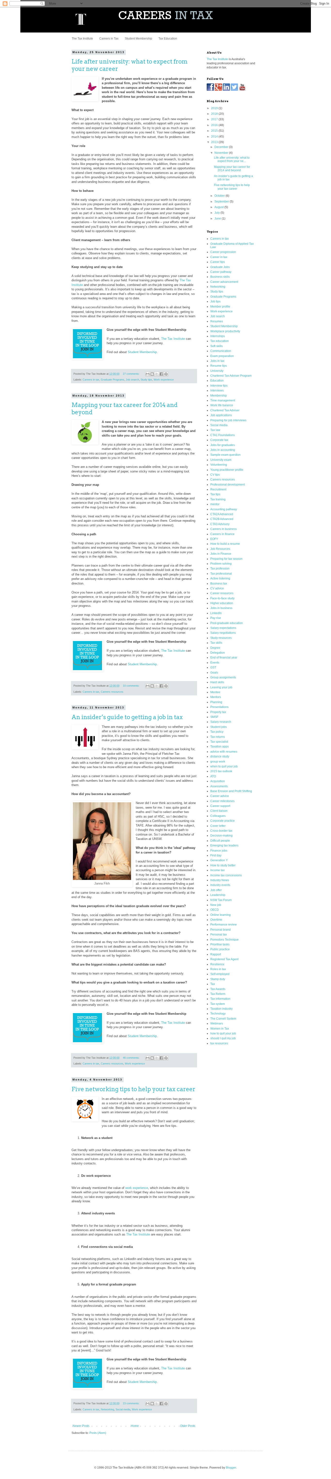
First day (215, 855)
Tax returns (217, 737)
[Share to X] (156, 374)
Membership (218, 395)
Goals (214, 672)
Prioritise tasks (219, 944)
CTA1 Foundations (222, 435)
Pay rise (215, 618)
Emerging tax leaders (224, 845)
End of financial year (223, 657)
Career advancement (224, 282)
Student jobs (218, 727)
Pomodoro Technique (224, 939)
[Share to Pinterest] (166, 374)
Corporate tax (219, 440)
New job (215, 905)
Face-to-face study (222, 598)
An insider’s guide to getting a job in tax (127, 717)
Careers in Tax (108, 38)
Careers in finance (222, 534)
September (222, 201)
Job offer (216, 890)
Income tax (217, 870)
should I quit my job (223, 1038)
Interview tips (219, 385)
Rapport (215, 954)
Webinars (216, 1023)
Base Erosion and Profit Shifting (231, 791)
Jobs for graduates (222, 445)
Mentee (215, 692)
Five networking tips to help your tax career (133, 1089)
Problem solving (221, 563)
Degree (215, 648)
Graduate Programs (112, 379)
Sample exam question (225, 454)
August (219, 207)
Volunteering (218, 464)
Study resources (221, 638)
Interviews (217, 390)
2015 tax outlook (221, 771)
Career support (220, 806)
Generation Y (219, 860)
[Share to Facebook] (161, 374)
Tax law (215, 430)
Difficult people (220, 840)
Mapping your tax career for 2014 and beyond (232, 168)
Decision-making (221, 835)
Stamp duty (217, 979)
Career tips (217, 262)
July (217, 212)
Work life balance (221, 405)
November (221, 152)
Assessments (219, 786)
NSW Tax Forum (221, 900)
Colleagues (218, 816)
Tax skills (216, 642)
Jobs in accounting (222, 450)
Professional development (227, 484)
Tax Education (167, 38)
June (218, 218)
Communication (220, 351)
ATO (213, 776)
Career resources (221, 593)
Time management (222, 400)
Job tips (215, 301)
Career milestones (222, 801)
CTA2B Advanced (221, 519)
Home (135, 1426)
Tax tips (215, 494)
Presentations (219, 707)
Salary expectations (223, 628)
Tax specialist (219, 741)
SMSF (214, 717)
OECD (214, 909)
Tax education (219, 341)
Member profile (220, 306)
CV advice (217, 588)
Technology (218, 1013)
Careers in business (223, 529)
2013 (215, 142)
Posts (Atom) (97, 1433)
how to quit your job (223, 1033)
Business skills (220, 276)
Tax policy (216, 731)
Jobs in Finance (220, 553)
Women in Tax (219, 1028)
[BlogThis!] (152, 374)
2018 (215, 113)
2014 (215, 136)
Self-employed (219, 974)
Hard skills (217, 682)
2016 (215, 125)
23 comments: (131, 1403)
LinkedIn (216, 613)
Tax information (220, 998)
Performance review (223, 924)
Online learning (220, 915)
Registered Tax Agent (224, 959)
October (220, 195)
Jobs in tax (217, 361)
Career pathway (220, 272)
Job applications (221, 415)
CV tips (215, 474)
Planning (216, 702)
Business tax (218, 583)
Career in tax (218, 257)
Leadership (217, 895)
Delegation (217, 652)
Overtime (216, 919)
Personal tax (218, 934)
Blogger (231, 1467)
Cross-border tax (221, 830)
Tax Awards (217, 989)
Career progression (223, 252)
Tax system (217, 1004)
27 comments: (131, 373)
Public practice (220, 949)
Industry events (220, 885)
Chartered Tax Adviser (224, 410)
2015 (215, 130)
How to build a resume (225, 543)
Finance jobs (218, 850)
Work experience (164, 379)
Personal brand (220, 929)
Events (214, 662)
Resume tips (218, 365)
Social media (123, 1409)
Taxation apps (219, 746)
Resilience (217, 964)
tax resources (219, 1043)
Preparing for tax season (226, 559)
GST (213, 667)
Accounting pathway (223, 509)
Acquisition (217, 781)
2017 (215, 119)
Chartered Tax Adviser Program (231, 375)
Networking (107, 1409)
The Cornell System (223, 1018)
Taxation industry (221, 1008)
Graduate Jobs (220, 267)
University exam (220, 460)
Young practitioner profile (226, 469)
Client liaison (219, 811)
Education (217, 380)
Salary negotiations (223, 632)
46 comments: (131, 1057)
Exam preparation (222, 356)
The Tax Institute (82, 38)
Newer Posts (81, 1426)
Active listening (220, 578)
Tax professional (221, 573)
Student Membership (138, 38)
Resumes (216, 321)
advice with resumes (223, 751)
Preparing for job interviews (228, 420)
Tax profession (219, 568)
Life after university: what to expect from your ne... (232, 159)
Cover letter (218, 826)
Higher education (221, 603)
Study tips (146, 379)
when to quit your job (224, 766)
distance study (219, 756)
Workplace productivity (225, 331)
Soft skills (216, 346)
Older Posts (187, 1426)
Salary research (220, 721)
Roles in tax (218, 969)
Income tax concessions (226, 875)
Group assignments (223, 677)
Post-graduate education (226, 623)
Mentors (215, 697)
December (221, 147)
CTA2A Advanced (221, 514)
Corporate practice (222, 820)
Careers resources (112, 691)
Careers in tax (91, 379)
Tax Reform (217, 994)
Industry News (219, 880)
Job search (132, 379)
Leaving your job (221, 687)
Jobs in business (221, 608)
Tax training (218, 499)
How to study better (223, 865)
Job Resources (220, 549)
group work (217, 761)
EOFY (214, 539)
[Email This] (147, 374)
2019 (215, 108)
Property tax (218, 712)
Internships (217, 336)
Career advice (219, 796)
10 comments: (131, 685)
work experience (136, 1188)
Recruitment (218, 489)
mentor (215, 504)
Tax (212, 984)
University (216, 371)
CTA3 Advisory (219, 524)
